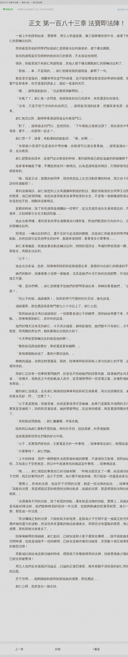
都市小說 (25, 2)
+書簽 (96, 649)
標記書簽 (121, 9)
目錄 (58, 649)
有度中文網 (13, 2)
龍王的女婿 (37, 2)
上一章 (19, 649)
